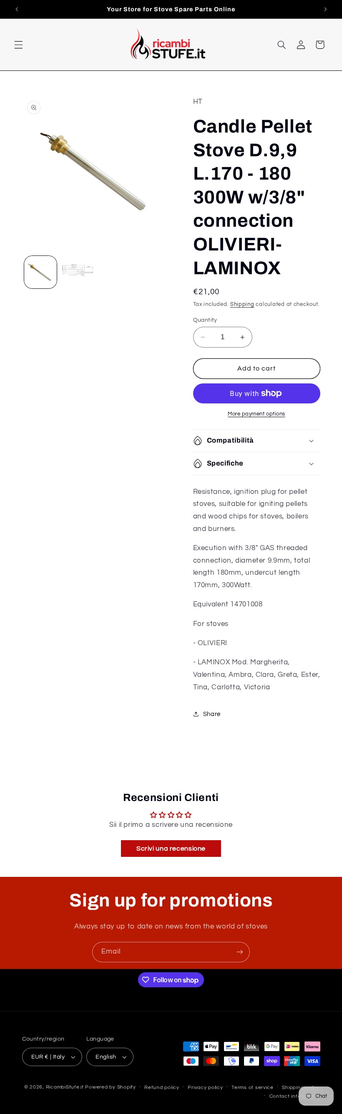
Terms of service (252, 1087)
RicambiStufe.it (65, 1087)
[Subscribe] (239, 952)
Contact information (294, 1096)
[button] (18, 44)
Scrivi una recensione (171, 848)
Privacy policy (205, 1087)
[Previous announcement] (17, 9)
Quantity (205, 320)
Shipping (242, 304)
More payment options (256, 414)
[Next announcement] (325, 9)
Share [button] (212, 714)
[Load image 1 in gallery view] (40, 272)
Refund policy (161, 1087)
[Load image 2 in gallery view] (77, 272)
